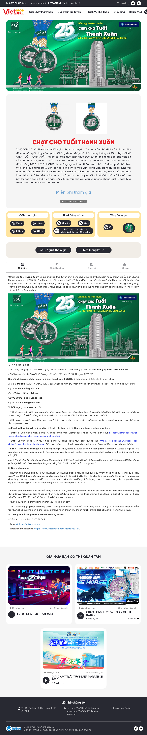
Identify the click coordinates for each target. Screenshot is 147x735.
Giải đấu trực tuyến (69, 12)
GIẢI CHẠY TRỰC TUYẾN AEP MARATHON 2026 (77, 678)
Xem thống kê (91, 250)
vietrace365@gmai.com (28, 524)
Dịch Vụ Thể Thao (98, 12)
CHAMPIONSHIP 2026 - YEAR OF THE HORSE (109, 613)
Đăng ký (91, 619)
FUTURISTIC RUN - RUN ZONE (35, 614)
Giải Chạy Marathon (41, 12)
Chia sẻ (132, 619)
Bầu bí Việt (135, 12)
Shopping (119, 12)
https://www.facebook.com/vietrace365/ (56, 529)
